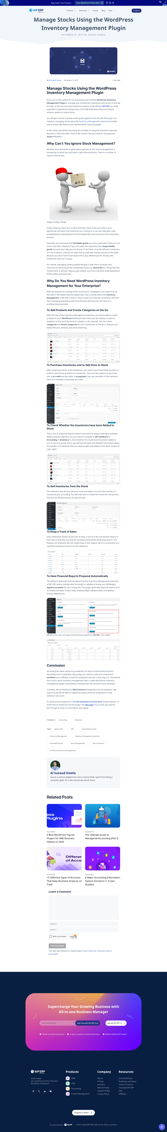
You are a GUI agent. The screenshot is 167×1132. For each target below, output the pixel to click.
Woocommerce (98, 743)
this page (89, 705)
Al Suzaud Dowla (95, 35)
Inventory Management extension (94, 121)
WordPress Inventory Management (63, 750)
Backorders (59, 729)
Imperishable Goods (89, 729)
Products (70, 10)
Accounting (63, 720)
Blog (103, 10)
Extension (78, 720)
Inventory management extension (87, 736)
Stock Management (78, 743)
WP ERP (105, 106)
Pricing (95, 10)
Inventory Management (58, 736)
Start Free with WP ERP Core (87, 1023)
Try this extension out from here (88, 701)
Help (110, 10)
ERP (72, 729)
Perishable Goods (56, 743)
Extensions (83, 10)
